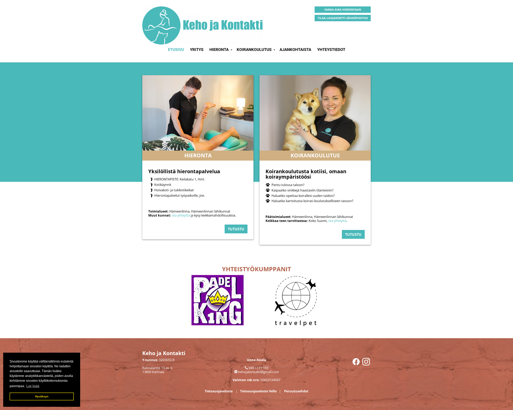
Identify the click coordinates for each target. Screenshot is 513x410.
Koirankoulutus (254, 49)
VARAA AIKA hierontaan (342, 9)
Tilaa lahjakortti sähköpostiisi (343, 18)
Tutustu (236, 229)
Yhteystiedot (331, 49)
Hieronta (219, 49)
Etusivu (176, 49)
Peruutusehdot (296, 391)
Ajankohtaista (295, 49)
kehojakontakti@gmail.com (258, 372)
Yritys (196, 49)
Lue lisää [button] (32, 386)
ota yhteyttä (181, 215)
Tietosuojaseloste (219, 391)
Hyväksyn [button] (41, 396)
